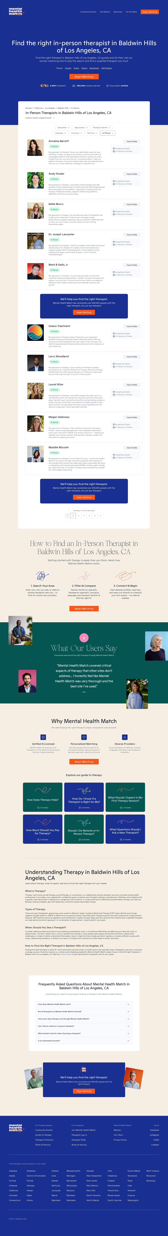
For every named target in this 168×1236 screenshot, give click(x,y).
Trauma (84, 68)
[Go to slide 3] (85, 692)
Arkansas (13, 1185)
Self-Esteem (106, 68)
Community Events (88, 12)
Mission (117, 1130)
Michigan (71, 1175)
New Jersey (92, 1180)
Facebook (154, 1130)
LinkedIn (155, 1144)
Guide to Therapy (43, 1135)
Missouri (71, 1190)
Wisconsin (151, 1175)
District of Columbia (36, 1175)
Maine (54, 1195)
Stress (76, 68)
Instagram (154, 1135)
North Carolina (93, 1195)
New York (91, 1190)
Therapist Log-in (79, 1135)
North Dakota (93, 1200)
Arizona (12, 1180)
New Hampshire (94, 1175)
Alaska (12, 1175)
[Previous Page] (67, 515)
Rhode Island (114, 1195)
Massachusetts (73, 1171)
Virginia (131, 1195)
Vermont (131, 1190)
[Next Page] (100, 515)
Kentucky (56, 1185)
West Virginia (152, 1171)
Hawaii (30, 1190)
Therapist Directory (44, 1140)
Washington (133, 1200)
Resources (118, 12)
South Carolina (114, 1200)
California (38, 108)
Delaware (31, 1171)
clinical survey (66, 954)
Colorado (13, 1195)
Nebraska (71, 1200)
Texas (130, 1180)
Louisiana (56, 1190)
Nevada (90, 1171)
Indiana (55, 1171)
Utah (130, 1185)
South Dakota (134, 1171)
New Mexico (92, 1185)
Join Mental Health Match (84, 1130)
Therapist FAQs (79, 1140)
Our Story (118, 1135)
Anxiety (68, 68)
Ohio (110, 1171)
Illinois (30, 1200)
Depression (94, 68)
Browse (28, 108)
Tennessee (132, 1175)
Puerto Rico (113, 1190)
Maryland (56, 1200)
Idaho (29, 1195)
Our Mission (105, 12)
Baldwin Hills (63, 108)
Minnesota (71, 1180)
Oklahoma (112, 1175)
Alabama (13, 1171)
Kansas (55, 1180)
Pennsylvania (114, 1185)
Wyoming (150, 1180)
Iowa (54, 1175)
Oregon (111, 1180)
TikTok (156, 1140)
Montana (71, 1195)
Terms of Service (42, 1144)
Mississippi (72, 1185)
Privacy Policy (120, 1140)
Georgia (30, 1185)
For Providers (131, 12)
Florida (30, 1180)
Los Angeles (50, 108)
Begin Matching (150, 11)
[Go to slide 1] (82, 692)
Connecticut (14, 1200)
